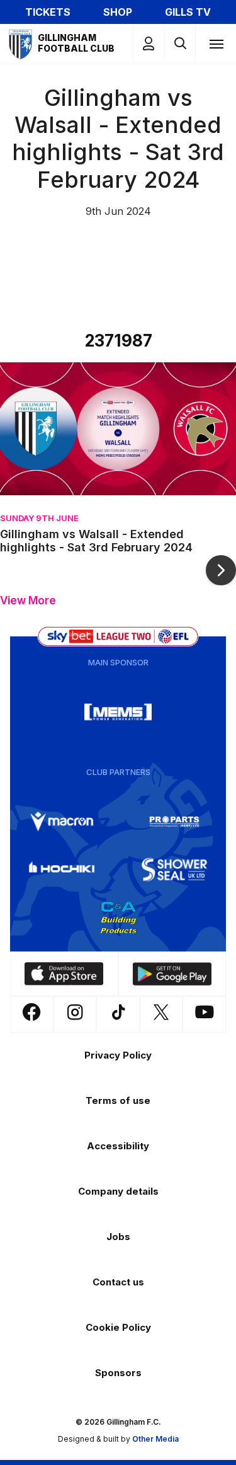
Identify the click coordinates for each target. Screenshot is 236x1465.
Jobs (118, 1237)
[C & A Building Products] (118, 917)
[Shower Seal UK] (174, 869)
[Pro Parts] (174, 822)
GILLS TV (188, 12)
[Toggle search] (179, 44)
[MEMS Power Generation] (118, 712)
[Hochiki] (62, 869)
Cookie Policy (118, 1327)
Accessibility (118, 1146)
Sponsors (118, 1373)
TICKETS (47, 12)
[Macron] (62, 822)
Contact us (118, 1282)
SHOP (117, 12)
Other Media (155, 1439)
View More (28, 600)
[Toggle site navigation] (216, 43)
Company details (118, 1191)
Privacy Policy (118, 1055)
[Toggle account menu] (148, 44)
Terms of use (118, 1100)
